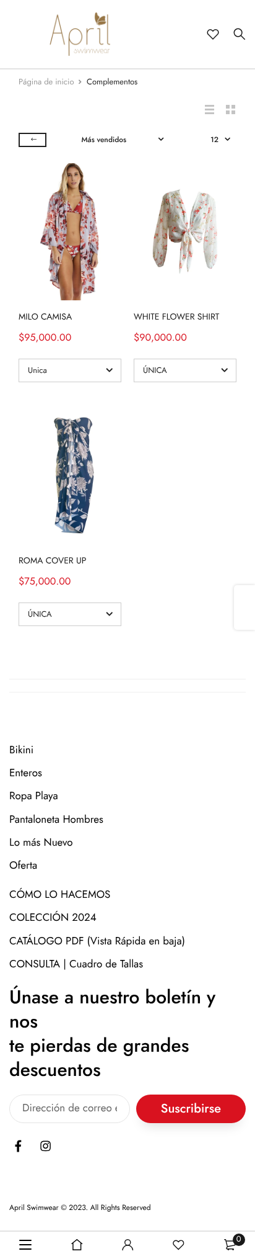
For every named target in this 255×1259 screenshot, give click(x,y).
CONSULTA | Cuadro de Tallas (76, 963)
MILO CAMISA (45, 317)
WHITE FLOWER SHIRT (176, 317)
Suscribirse (191, 1109)
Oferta (23, 865)
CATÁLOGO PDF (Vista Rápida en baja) (97, 940)
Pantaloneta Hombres (56, 819)
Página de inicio (46, 81)
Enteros (25, 773)
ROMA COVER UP (52, 561)
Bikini (21, 750)
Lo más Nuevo (41, 842)
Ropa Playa (33, 796)
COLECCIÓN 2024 (53, 917)
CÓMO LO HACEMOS (59, 894)
